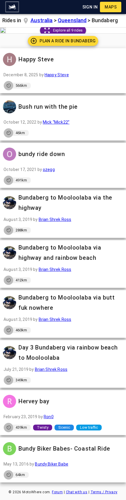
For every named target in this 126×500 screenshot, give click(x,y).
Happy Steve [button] (36, 59)
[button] (12, 7)
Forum (57, 492)
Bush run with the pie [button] (48, 106)
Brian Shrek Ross (55, 219)
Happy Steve (57, 74)
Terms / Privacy (104, 492)
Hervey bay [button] (34, 401)
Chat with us (77, 492)
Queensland (72, 20)
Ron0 (49, 416)
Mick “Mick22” (56, 122)
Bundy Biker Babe (51, 464)
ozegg (49, 169)
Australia (41, 20)
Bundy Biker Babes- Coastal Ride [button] (64, 448)
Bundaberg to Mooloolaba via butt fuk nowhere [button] (66, 302)
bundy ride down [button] (41, 154)
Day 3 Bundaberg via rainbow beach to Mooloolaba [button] (68, 352)
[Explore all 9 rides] (3, 30)
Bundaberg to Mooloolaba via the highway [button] (65, 202)
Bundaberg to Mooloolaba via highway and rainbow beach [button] (59, 252)
